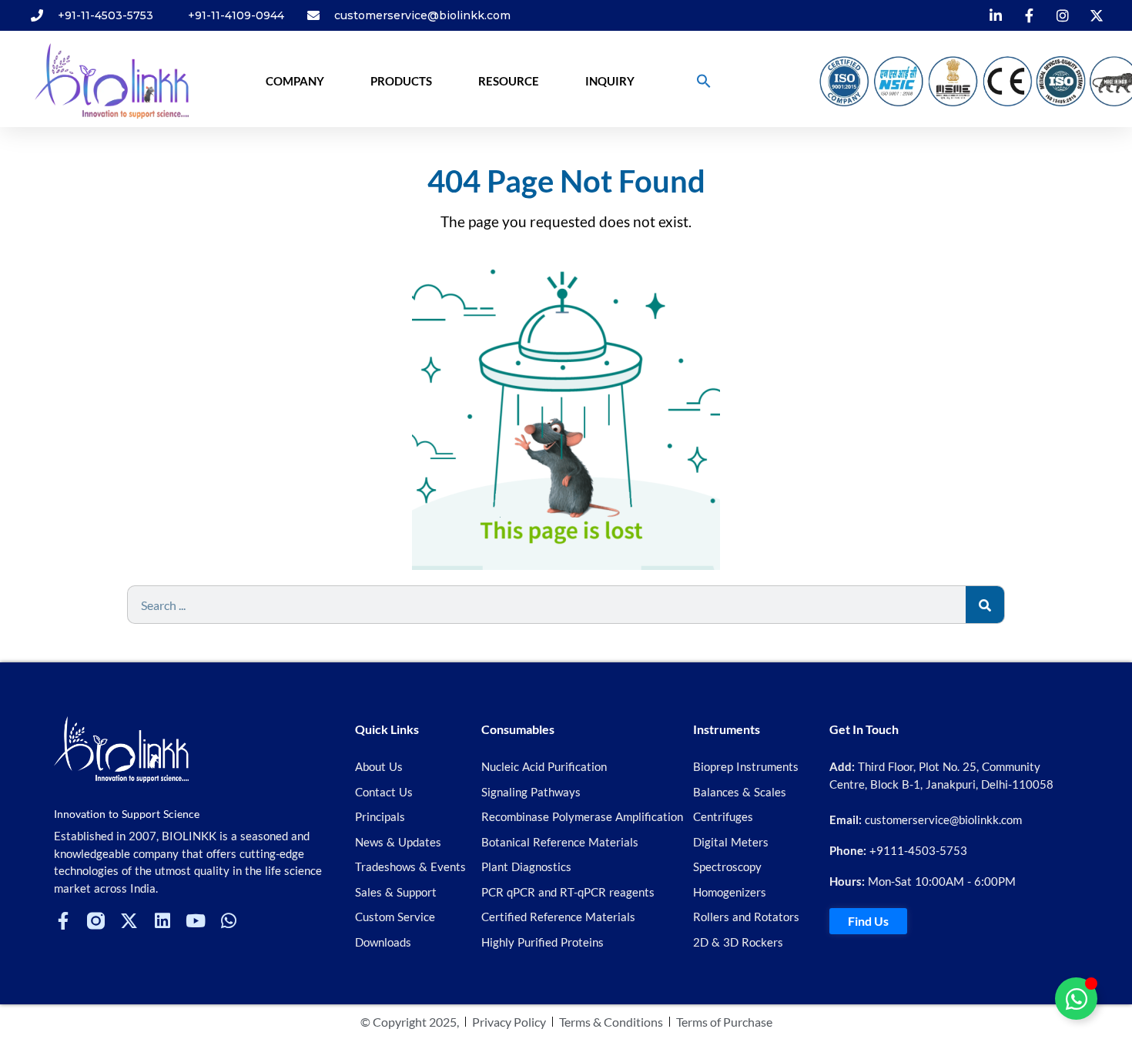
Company (295, 81)
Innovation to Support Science (126, 813)
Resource (508, 81)
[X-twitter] (129, 921)
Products (401, 81)
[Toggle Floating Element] (1076, 998)
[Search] (985, 604)
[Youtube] (195, 921)
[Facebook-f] (63, 921)
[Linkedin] (162, 921)
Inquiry (610, 81)
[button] (704, 80)
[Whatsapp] (228, 921)
